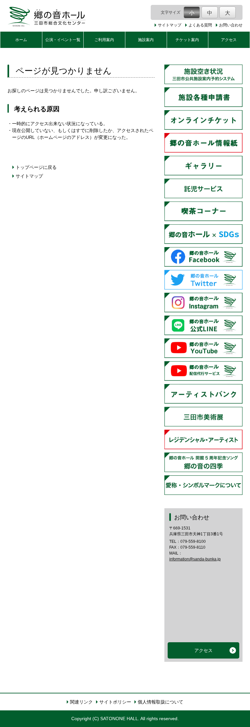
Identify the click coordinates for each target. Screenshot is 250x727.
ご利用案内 (104, 39)
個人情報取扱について (160, 702)
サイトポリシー (115, 702)
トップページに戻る (36, 167)
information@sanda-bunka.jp (195, 559)
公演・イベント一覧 (62, 39)
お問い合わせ (231, 25)
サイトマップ (169, 25)
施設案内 (146, 39)
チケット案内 (187, 39)
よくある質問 (200, 25)
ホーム (21, 39)
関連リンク (81, 702)
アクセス (229, 39)
